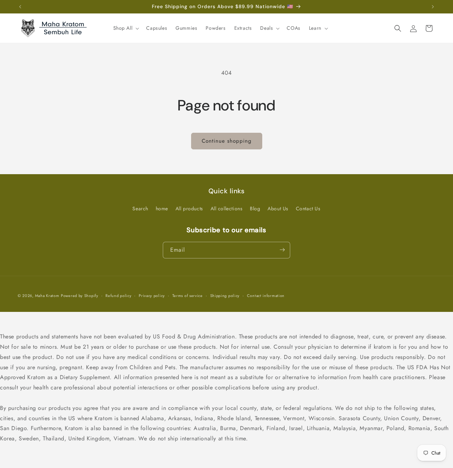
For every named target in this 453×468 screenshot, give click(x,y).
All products (189, 208)
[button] (125, 28)
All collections (227, 208)
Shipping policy (225, 295)
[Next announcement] (433, 6)
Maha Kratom (47, 295)
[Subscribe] (282, 249)
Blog (255, 208)
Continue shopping (227, 141)
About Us (278, 208)
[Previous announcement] (20, 6)
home (162, 208)
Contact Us (308, 208)
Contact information (266, 295)
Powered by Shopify (79, 295)
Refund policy (118, 295)
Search (140, 208)
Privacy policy (152, 295)
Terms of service (187, 295)
